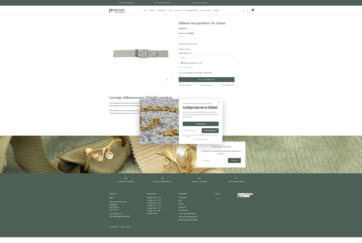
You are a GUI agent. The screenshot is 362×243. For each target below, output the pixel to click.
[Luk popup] (219, 102)
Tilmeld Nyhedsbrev (210, 131)
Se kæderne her (201, 124)
